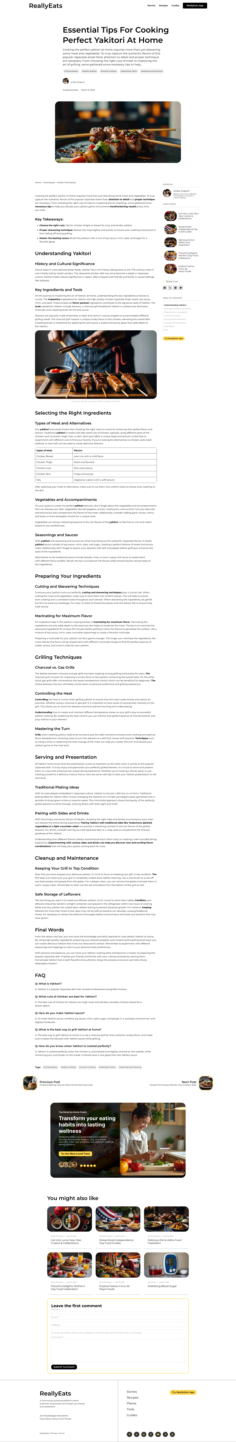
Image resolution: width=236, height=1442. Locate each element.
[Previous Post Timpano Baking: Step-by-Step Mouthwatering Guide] (30, 1083)
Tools (130, 1409)
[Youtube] (158, 1434)
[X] (170, 288)
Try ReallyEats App (174, 338)
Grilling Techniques (172, 316)
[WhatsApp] (181, 288)
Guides (175, 5)
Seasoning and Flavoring (152, 71)
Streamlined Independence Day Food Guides (116, 1242)
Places (131, 1403)
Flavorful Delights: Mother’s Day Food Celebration (68, 1288)
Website (55, 1325)
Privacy (54, 1433)
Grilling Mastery (71, 71)
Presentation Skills (129, 71)
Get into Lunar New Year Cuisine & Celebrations (66, 1242)
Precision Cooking (108, 71)
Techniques (49, 182)
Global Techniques (66, 182)
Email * (55, 1317)
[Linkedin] (143, 1434)
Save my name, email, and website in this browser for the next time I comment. (98, 1333)
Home (38, 182)
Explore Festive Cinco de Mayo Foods (114, 1288)
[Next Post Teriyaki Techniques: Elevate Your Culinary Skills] (206, 1083)
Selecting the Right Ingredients (177, 309)
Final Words (169, 326)
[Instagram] (150, 1434)
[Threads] (165, 1434)
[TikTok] (172, 1434)
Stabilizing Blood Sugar (162, 1286)
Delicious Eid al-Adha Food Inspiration (164, 1242)
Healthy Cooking (89, 71)
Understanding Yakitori (175, 305)
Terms (62, 1433)
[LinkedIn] (175, 288)
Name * (55, 1309)
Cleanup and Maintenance (175, 323)
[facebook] (129, 1434)
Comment (57, 1337)
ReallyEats (45, 5)
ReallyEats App (195, 5)
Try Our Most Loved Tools (75, 1153)
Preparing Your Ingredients (175, 312)
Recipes (163, 5)
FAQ (166, 330)
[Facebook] (165, 288)
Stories (151, 5)
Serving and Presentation (175, 319)
